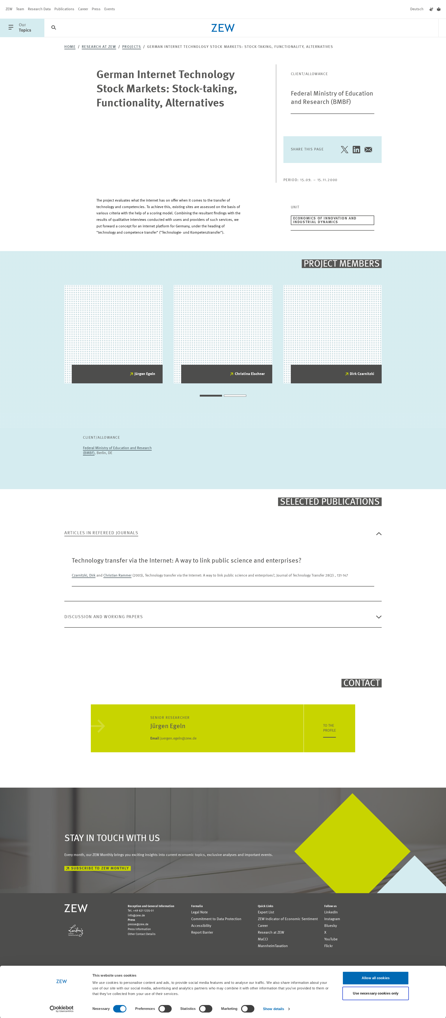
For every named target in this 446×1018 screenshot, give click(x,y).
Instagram (332, 919)
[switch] (165, 1008)
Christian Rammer (117, 575)
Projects (131, 47)
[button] (211, 396)
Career (83, 9)
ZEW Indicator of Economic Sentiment (288, 919)
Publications (64, 9)
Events (109, 9)
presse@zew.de (138, 924)
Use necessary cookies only (376, 993)
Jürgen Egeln (144, 374)
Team (20, 9)
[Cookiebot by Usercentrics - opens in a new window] (61, 1008)
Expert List (266, 912)
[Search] (53, 28)
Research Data (39, 9)
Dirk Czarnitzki (362, 374)
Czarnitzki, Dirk (83, 575)
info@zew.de (136, 915)
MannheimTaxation (273, 946)
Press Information (139, 929)
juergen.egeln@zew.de (173, 738)
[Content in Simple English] (438, 9)
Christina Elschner (250, 374)
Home (69, 47)
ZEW (9, 9)
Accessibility (201, 926)
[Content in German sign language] (431, 9)
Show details (273, 1009)
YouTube (331, 939)
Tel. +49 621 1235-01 (141, 910)
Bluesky (330, 926)
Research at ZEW (99, 47)
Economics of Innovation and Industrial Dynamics (325, 220)
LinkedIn (331, 912)
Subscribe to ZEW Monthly (100, 868)
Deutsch (416, 9)
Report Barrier (202, 933)
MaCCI (263, 939)
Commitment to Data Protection (216, 919)
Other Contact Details (141, 934)
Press (96, 9)
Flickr (328, 946)
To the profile (329, 728)
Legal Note (199, 912)
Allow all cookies (376, 978)
